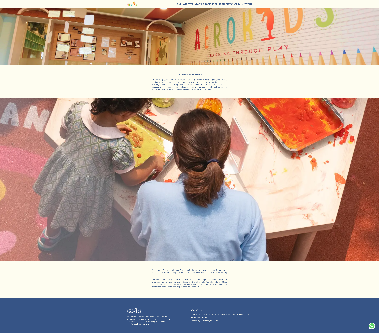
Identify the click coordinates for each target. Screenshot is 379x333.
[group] (189, 36)
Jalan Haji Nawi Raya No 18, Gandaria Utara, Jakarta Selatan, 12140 (223, 314)
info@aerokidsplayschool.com (207, 321)
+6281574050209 (200, 317)
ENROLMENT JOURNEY (229, 4)
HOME (178, 4)
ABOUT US (188, 4)
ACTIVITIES (247, 4)
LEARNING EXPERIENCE (206, 4)
